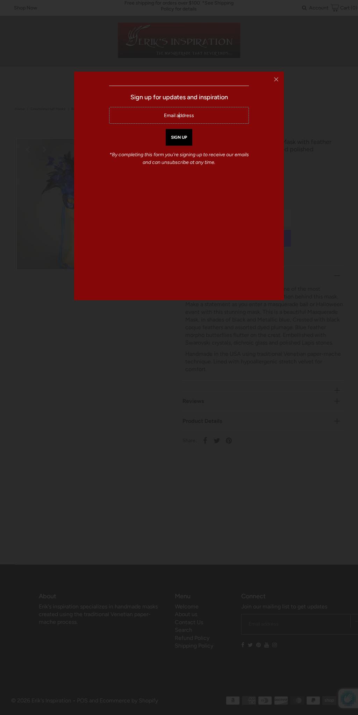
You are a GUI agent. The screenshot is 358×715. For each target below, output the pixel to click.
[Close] (276, 79)
